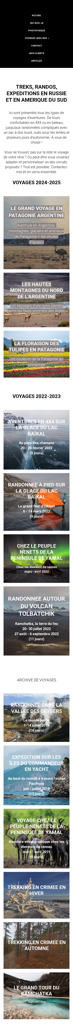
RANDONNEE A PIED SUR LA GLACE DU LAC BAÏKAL (36, 491)
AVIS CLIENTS (36, 53)
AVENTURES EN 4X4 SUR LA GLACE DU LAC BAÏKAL (36, 428)
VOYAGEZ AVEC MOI (36, 38)
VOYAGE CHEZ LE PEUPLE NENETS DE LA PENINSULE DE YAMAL (36, 826)
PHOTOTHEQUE (36, 30)
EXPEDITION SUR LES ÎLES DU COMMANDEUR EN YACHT (36, 763)
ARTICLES (36, 60)
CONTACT (36, 45)
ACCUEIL (36, 15)
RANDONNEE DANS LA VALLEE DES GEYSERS (36, 708)
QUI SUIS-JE (36, 23)
